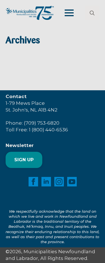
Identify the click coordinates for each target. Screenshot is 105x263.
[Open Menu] (69, 12)
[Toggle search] (92, 13)
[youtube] (72, 181)
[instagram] (59, 181)
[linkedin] (46, 181)
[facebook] (33, 181)
